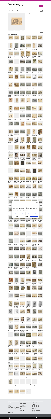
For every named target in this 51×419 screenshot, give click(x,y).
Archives (14, 404)
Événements (9, 406)
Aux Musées (9, 405)
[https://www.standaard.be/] (29, 410)
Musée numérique (15, 406)
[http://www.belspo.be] (21, 410)
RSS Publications (33, 411)
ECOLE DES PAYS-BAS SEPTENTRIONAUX (12, 34)
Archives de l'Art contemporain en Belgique (16, 405)
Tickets (9, 404)
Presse (14, 409)
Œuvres (42, 10)
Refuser (17, 216)
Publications (15, 403)
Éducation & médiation (16, 407)
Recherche (15, 402)
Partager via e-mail (42, 11)
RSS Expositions (33, 410)
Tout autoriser (34, 216)
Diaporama (41, 32)
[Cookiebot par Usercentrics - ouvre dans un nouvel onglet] (35, 202)
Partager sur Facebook (40, 11)
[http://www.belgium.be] (23, 410)
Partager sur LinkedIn (41, 11)
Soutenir (15, 408)
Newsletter (38, 410)
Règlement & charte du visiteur (10, 407)
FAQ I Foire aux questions (10, 402)
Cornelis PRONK (30, 20)
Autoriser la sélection (25, 216)
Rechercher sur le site (17, 1)
